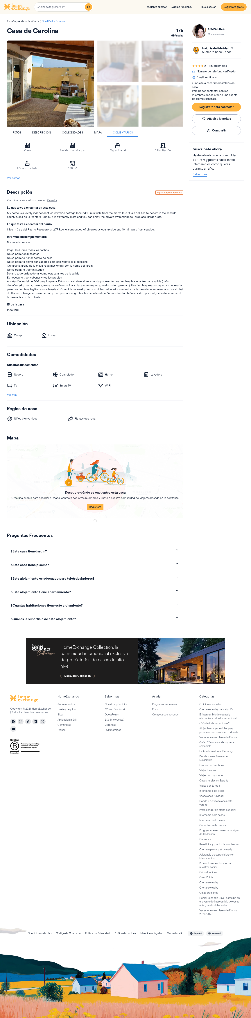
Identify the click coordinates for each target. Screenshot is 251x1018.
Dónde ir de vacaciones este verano (215, 803)
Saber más (200, 174)
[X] (43, 721)
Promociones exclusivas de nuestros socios (215, 865)
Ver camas (13, 178)
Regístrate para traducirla (169, 192)
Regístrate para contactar (216, 107)
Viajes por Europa (209, 785)
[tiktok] (28, 721)
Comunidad (64, 724)
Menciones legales (151, 933)
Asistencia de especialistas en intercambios (216, 856)
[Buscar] (88, 7)
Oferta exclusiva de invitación (216, 709)
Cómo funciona (208, 872)
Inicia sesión (208, 7)
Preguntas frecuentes (164, 704)
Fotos (16, 132)
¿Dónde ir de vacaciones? (214, 723)
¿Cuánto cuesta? (157, 7)
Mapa (98, 132)
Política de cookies (125, 933)
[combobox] (63, 7)
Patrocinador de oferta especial (217, 809)
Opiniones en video (210, 704)
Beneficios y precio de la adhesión (219, 844)
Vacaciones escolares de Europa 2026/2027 (218, 912)
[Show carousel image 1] (118, 61)
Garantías (110, 724)
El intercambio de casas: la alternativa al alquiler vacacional (217, 716)
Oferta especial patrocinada (215, 849)
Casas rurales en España (213, 780)
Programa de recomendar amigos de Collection (219, 832)
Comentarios (123, 132)
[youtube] (13, 729)
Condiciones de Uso (39, 933)
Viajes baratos (207, 770)
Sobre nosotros (66, 704)
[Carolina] (199, 31)
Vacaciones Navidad (211, 795)
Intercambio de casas (212, 815)
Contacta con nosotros (165, 714)
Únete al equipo (67, 709)
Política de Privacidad (97, 933)
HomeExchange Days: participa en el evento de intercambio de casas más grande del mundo (219, 901)
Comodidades (72, 132)
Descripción (41, 132)
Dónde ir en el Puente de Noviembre (213, 758)
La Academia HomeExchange (216, 751)
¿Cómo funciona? (181, 7)
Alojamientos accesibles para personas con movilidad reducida (219, 730)
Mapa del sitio (175, 933)
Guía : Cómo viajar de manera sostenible (216, 744)
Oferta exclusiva (208, 882)
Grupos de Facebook (211, 765)
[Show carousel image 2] (162, 61)
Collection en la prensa (212, 825)
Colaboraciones (208, 892)
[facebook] (13, 721)
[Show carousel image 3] (118, 106)
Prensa (62, 729)
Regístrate (95, 507)
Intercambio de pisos (211, 790)
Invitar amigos (113, 729)
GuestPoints (112, 714)
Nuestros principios (116, 704)
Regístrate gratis (234, 7)
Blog (60, 714)
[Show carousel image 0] (50, 84)
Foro (154, 709)
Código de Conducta (68, 933)
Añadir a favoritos (219, 118)
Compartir (219, 130)
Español (52, 200)
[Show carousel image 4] (162, 106)
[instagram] (21, 721)
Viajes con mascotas (211, 775)
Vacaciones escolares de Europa (218, 737)
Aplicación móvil (67, 719)
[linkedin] (35, 721)
